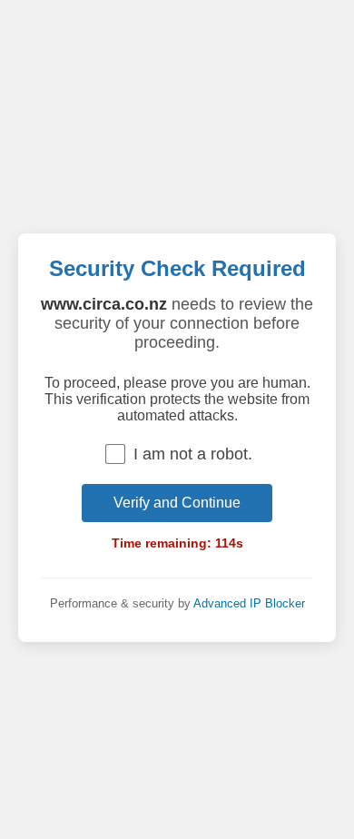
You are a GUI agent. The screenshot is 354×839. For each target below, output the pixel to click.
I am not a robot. (192, 454)
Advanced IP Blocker (249, 603)
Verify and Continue (177, 502)
